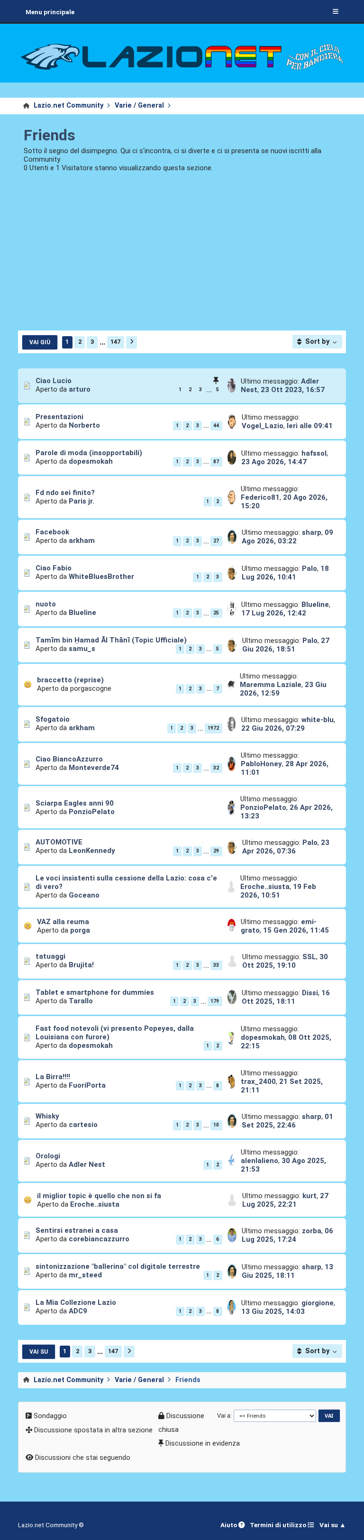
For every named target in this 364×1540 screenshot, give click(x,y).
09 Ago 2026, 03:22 (287, 536)
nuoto (46, 604)
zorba (311, 1231)
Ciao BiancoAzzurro (69, 759)
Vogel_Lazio (262, 426)
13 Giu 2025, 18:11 (287, 1271)
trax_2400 (258, 1081)
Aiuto (229, 1525)
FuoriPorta (87, 1085)
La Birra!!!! (53, 1076)
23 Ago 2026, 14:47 (274, 462)
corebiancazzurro (99, 1239)
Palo (309, 568)
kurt (309, 1196)
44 (216, 425)
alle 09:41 (310, 426)
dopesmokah (91, 461)
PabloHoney (261, 764)
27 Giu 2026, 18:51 (285, 644)
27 (216, 540)
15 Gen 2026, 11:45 (296, 930)
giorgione (317, 1303)
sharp (311, 532)
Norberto (84, 425)
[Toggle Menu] (335, 12)
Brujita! (81, 965)
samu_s (82, 648)
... (102, 342)
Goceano (84, 895)
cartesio (83, 1124)
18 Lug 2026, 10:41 (285, 572)
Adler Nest (87, 1164)
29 (216, 850)
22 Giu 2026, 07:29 (273, 728)
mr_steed (85, 1275)
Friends (49, 135)
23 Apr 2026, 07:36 (285, 846)
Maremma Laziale (270, 684)
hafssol (314, 453)
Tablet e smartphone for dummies (95, 992)
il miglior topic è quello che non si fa (99, 1196)
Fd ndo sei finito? (65, 492)
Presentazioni (59, 416)
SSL (309, 957)
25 (216, 612)
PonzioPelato (92, 811)
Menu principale (50, 12)
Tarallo (81, 1001)
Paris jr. (81, 501)
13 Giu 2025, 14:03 (273, 1311)
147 (115, 341)
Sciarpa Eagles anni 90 (75, 803)
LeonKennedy (92, 850)
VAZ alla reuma (63, 921)
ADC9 (78, 1311)
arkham (82, 540)
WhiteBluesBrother (101, 576)
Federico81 (260, 497)
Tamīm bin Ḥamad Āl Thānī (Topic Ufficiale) (111, 640)
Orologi (48, 1156)
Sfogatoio (53, 719)
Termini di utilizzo (279, 1525)
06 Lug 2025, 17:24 (287, 1235)
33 (216, 965)
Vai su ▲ (332, 1525)
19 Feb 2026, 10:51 (278, 890)
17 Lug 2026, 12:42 (273, 613)
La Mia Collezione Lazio (76, 1302)
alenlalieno (259, 1160)
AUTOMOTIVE (59, 842)
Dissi (310, 993)
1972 (213, 728)
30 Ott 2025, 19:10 (285, 961)
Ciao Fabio (54, 568)
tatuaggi (50, 956)
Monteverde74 (94, 767)
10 (216, 1125)
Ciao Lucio (54, 380)
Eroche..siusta (265, 886)
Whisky (47, 1116)
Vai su (38, 1351)
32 (216, 767)
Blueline (82, 612)
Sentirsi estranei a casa (77, 1230)
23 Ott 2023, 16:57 (293, 389)
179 (214, 1001)
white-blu (317, 719)
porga (80, 930)
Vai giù (39, 342)
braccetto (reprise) (70, 680)
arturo (80, 389)
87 (216, 461)
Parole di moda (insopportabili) (89, 453)
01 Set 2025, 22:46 (287, 1120)
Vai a (223, 1415)
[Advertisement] (182, 257)
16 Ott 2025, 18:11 (286, 997)
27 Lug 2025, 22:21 (285, 1200)
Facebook (52, 532)
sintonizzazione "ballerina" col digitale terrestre (118, 1266)
